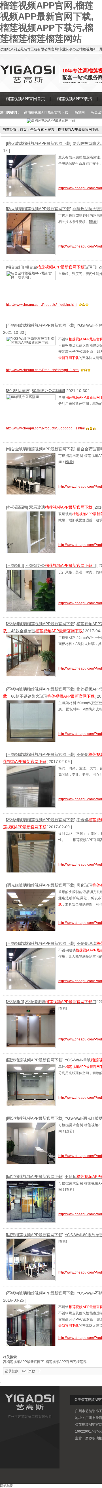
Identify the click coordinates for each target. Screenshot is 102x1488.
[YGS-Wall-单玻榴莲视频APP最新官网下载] (31, 1085)
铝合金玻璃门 (60, 267)
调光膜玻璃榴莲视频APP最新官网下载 (40, 885)
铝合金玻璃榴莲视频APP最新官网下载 (40, 449)
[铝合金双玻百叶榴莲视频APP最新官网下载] (31, 474)
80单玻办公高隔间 (48, 390)
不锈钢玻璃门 (60, 1001)
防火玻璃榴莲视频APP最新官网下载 (38, 143)
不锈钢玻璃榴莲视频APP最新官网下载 (40, 325)
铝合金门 (15, 267)
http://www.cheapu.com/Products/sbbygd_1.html (42, 370)
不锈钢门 (15, 565)
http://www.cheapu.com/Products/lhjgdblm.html (41, 305)
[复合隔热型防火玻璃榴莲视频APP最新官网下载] (31, 175)
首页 (23, 130)
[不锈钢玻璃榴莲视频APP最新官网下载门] (31, 1026)
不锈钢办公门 (60, 565)
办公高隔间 (17, 507)
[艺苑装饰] (30, 1411)
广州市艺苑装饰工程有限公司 (30, 1417)
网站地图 (7, 1486)
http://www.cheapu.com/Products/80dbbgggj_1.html (45, 428)
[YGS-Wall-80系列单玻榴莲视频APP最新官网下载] (31, 1259)
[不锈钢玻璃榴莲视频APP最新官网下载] (31, 968)
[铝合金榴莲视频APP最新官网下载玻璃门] (31, 275)
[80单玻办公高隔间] (31, 397)
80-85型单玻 (18, 390)
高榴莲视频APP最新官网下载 (46, 112)
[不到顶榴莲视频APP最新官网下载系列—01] (31, 1201)
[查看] (93, 222)
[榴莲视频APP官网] (28, 82)
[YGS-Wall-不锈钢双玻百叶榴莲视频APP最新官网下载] (31, 341)
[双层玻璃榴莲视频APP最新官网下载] (31, 532)
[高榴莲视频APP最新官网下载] (51, 120)
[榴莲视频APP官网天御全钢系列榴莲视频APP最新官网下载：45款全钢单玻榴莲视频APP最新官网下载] (31, 656)
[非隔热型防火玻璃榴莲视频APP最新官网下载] (31, 233)
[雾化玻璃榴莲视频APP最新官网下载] (31, 910)
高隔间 (80, 112)
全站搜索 (37, 130)
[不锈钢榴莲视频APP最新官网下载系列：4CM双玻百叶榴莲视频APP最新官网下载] (31, 852)
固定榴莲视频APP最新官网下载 (34, 1060)
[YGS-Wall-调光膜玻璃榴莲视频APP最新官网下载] (31, 1143)
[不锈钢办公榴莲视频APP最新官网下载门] (31, 590)
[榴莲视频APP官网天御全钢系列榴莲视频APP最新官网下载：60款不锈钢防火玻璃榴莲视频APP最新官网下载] (31, 721)
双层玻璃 (60, 507)
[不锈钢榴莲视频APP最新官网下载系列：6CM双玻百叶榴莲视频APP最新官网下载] (31, 786)
